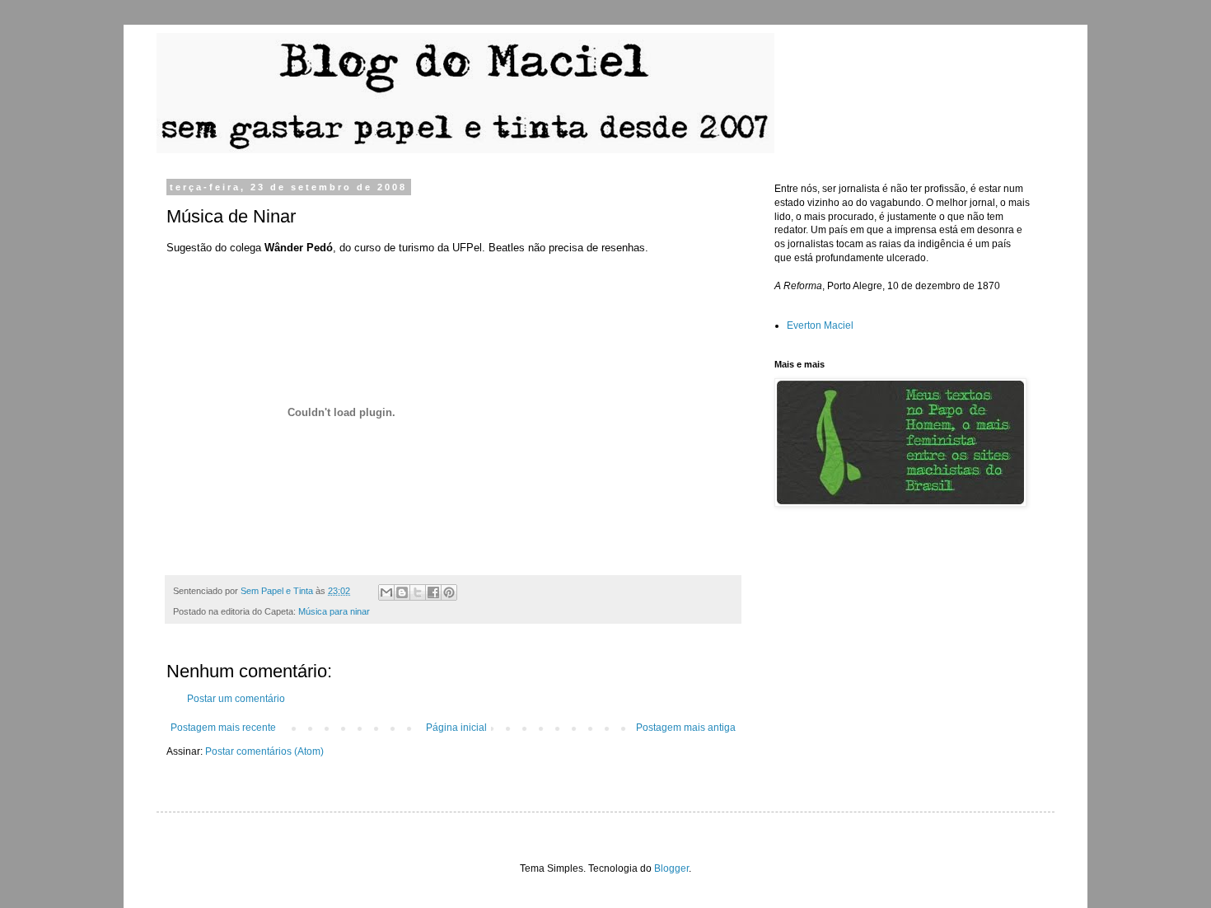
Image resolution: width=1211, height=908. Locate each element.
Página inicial (456, 727)
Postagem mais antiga (686, 727)
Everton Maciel (820, 325)
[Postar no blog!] (402, 592)
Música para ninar (334, 611)
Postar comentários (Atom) (264, 751)
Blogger (671, 868)
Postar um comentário (236, 698)
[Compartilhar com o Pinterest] (449, 592)
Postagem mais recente (223, 727)
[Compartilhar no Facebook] (433, 592)
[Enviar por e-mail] (386, 592)
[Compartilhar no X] (417, 592)
